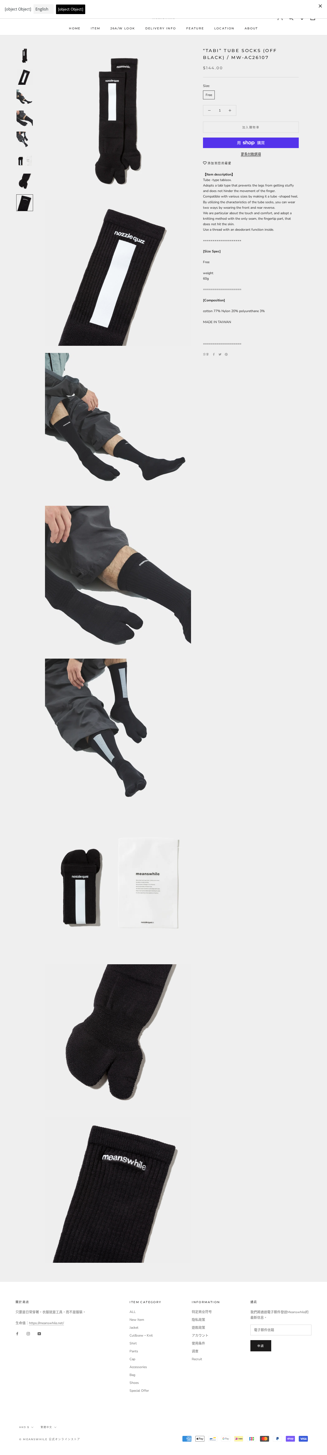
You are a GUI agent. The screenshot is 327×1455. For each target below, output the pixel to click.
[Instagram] (28, 1333)
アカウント (200, 1335)
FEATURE (195, 28)
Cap (132, 1359)
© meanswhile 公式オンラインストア (49, 1439)
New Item (137, 1319)
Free (209, 95)
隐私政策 (198, 1319)
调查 (195, 1351)
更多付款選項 (251, 154)
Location (224, 28)
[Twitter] (220, 354)
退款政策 (198, 1327)
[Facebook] (213, 354)
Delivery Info (160, 28)
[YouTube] (39, 1333)
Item (95, 28)
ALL (133, 1312)
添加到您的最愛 (220, 163)
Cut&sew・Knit (141, 1335)
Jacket (134, 1327)
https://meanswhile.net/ (46, 1323)
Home (75, 28)
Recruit (197, 1359)
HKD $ (24, 1427)
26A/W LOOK (122, 28)
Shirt (133, 1343)
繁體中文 (46, 1427)
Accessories (138, 1367)
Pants (134, 1351)
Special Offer (139, 1390)
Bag (132, 1375)
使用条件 (198, 1343)
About (251, 28)
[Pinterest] (226, 354)
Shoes (134, 1382)
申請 (260, 1346)
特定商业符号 (202, 1312)
